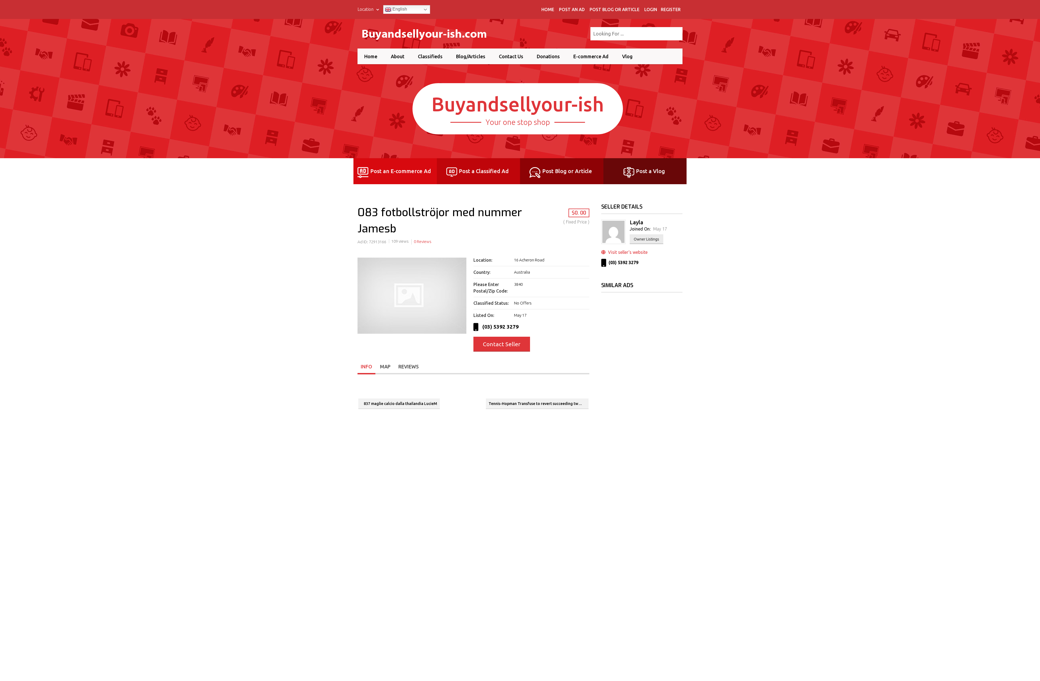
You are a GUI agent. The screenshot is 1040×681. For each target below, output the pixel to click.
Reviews (408, 366)
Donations (548, 56)
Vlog (627, 56)
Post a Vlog (650, 171)
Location (366, 9)
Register (671, 9)
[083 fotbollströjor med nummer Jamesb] (412, 333)
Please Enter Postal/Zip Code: (490, 287)
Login (650, 9)
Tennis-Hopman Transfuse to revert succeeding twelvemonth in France (539, 403)
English (399, 9)
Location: (482, 260)
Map (385, 366)
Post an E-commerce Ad (400, 171)
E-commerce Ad (591, 56)
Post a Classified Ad (484, 171)
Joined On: (640, 228)
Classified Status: (491, 303)
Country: (481, 272)
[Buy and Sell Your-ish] (429, 33)
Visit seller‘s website (627, 252)
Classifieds (430, 56)
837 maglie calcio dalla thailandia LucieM (400, 403)
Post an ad (572, 9)
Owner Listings (646, 239)
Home (547, 9)
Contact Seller (502, 344)
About (397, 56)
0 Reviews (422, 241)
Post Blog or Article (614, 9)
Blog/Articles (470, 56)
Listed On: (483, 315)
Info (366, 366)
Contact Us (511, 56)
